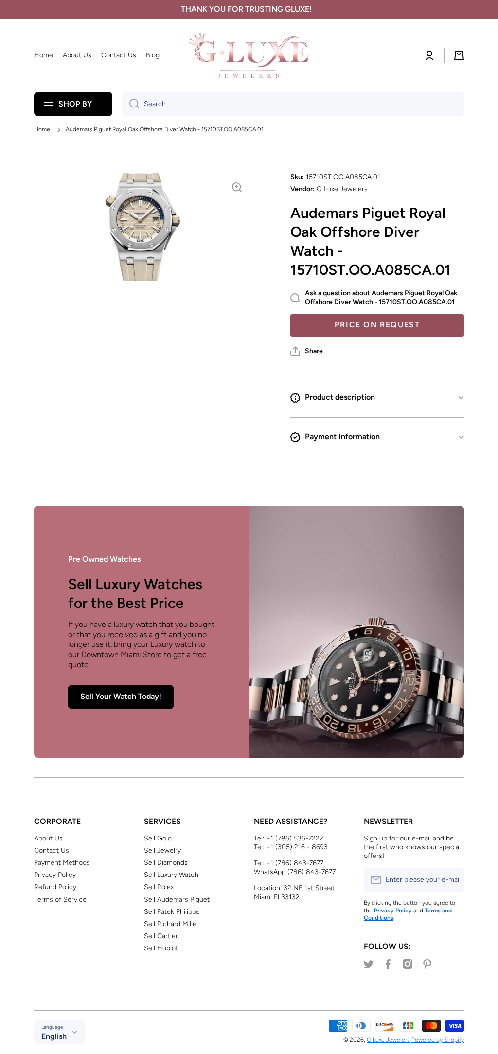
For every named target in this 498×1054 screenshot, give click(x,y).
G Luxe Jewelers (388, 1039)
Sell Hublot (161, 948)
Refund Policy (55, 887)
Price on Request (377, 324)
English (54, 1036)
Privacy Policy (55, 875)
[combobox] (293, 104)
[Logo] (249, 56)
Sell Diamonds (166, 862)
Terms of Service (60, 899)
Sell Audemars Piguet (177, 899)
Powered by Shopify (437, 1039)
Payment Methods (62, 862)
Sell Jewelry (162, 850)
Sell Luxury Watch (171, 875)
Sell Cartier (161, 936)
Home (42, 129)
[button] (306, 351)
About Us (48, 838)
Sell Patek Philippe (172, 912)
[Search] (130, 104)
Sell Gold (158, 838)
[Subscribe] (452, 880)
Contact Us (51, 850)
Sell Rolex (159, 887)
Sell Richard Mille (170, 924)
